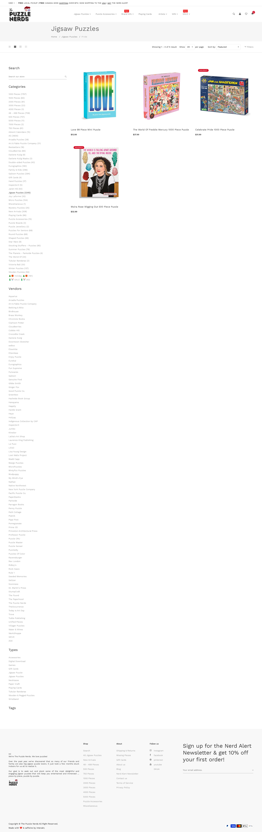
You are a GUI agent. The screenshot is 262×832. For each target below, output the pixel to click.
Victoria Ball (17, 264)
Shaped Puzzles (19, 238)
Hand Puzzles (17, 181)
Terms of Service (124, 783)
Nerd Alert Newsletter (127, 774)
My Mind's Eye (16, 478)
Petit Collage (15, 512)
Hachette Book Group (19, 398)
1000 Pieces (17, 94)
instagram (158, 750)
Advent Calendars (19, 132)
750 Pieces (16, 128)
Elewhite (13, 349)
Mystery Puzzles (19, 208)
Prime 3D (13, 527)
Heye (11, 413)
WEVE (12, 637)
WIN (174, 14)
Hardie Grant (15, 410)
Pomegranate (15, 523)
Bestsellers (16, 147)
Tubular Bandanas (19, 261)
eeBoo (12, 345)
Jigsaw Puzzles (81, 14)
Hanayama (14, 402)
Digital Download (17, 661)
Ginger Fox (14, 387)
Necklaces (14, 680)
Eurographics (18, 166)
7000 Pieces (16, 124)
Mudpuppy (14, 474)
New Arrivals (18, 211)
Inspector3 (15, 185)
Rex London (14, 561)
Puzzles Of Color (17, 554)
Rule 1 (12, 573)
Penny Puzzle (15, 508)
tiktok (157, 769)
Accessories (14, 657)
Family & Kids (18, 170)
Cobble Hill (14, 330)
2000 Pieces (17, 102)
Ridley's (12, 565)
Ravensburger (15, 557)
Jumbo (12, 429)
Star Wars (15, 242)
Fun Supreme (15, 368)
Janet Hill (15, 189)
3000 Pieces (17, 105)
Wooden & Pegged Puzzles (22, 695)
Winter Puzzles (19, 268)
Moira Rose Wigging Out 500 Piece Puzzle (94, 206)
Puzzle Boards (17, 223)
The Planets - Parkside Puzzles (26, 253)
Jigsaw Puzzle (16, 672)
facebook (158, 755)
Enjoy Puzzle (15, 357)
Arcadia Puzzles (19, 139)
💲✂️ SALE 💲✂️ (19, 279)
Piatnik (12, 516)
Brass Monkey (16, 315)
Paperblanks (15, 497)
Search (86, 750)
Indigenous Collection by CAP (23, 421)
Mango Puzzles (16, 463)
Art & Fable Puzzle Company (25, 143)
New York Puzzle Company (22, 489)
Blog (118, 769)
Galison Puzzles (19, 173)
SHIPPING (63, 3)
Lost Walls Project (18, 455)
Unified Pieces (16, 622)
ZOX (11, 641)
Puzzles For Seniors (20, 230)
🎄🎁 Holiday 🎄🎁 (21, 276)
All (13, 136)
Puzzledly (13, 550)
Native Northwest (17, 485)
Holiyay (12, 417)
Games (12, 665)
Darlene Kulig (17, 154)
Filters (249, 47)
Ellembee (13, 353)
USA (104, 3)
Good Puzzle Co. (17, 391)
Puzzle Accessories (105, 14)
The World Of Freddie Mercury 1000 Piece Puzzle (161, 129)
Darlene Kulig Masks (20, 158)
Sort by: (212, 47)
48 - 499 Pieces (19, 113)
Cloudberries (17, 151)
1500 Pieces (17, 98)
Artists (162, 14)
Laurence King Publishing (21, 440)
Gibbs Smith (15, 383)
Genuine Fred (15, 379)
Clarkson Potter (16, 323)
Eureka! (12, 361)
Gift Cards (15, 177)
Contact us (121, 778)
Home (54, 37)
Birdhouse (14, 311)
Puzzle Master (16, 542)
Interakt (40, 828)
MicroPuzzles (15, 467)
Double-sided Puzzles (22, 162)
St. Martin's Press (17, 588)
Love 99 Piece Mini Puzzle (85, 129)
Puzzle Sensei (16, 546)
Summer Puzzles (19, 249)
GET (109, 3)
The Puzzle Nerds (17, 603)
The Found (14, 595)
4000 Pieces (16, 109)
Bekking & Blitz (16, 307)
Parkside (13, 501)
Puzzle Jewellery (19, 226)
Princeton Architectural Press (23, 531)
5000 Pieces (16, 120)
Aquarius (13, 296)
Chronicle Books (17, 319)
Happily (12, 406)
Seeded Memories (18, 576)
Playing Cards (145, 14)
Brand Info (126, 12)
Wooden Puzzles (19, 272)
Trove (11, 614)
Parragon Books (16, 504)
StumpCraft (14, 591)
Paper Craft (14, 684)
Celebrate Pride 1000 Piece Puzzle (214, 129)
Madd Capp (14, 459)
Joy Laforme (17, 196)
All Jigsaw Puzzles (92, 755)
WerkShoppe (15, 633)
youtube (158, 764)
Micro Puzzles (18, 200)
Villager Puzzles (16, 625)
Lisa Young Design (17, 451)
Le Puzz (12, 444)
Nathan (12, 482)
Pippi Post (13, 519)
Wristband (14, 699)
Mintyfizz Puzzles (17, 470)
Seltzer (12, 580)
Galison (12, 376)
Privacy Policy (123, 787)
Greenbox (13, 394)
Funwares (13, 372)
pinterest (158, 760)
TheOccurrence (16, 607)
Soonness (13, 584)
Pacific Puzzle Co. (17, 493)
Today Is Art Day (16, 610)
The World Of (17, 257)
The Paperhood (16, 599)
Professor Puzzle (17, 535)
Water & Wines (16, 629)
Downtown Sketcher (19, 342)
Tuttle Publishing (17, 618)
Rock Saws (14, 569)
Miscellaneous (17, 204)
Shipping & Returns (125, 750)
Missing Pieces (123, 755)
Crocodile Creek (17, 334)
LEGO (11, 448)
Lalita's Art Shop (17, 436)
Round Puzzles (18, 234)
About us (120, 764)
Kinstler (12, 432)
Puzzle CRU (14, 538)
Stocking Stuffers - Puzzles (25, 245)
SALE (185, 12)
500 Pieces (17, 117)
